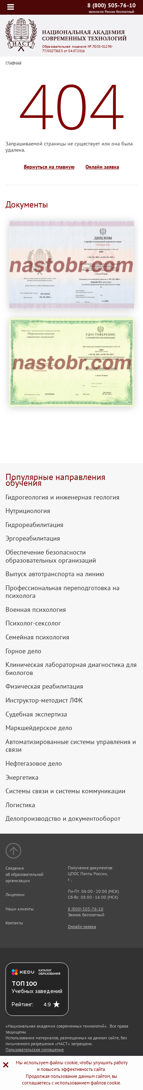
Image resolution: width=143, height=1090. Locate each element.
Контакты (14, 922)
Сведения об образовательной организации (25, 874)
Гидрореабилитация (34, 525)
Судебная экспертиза (36, 714)
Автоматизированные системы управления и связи (71, 746)
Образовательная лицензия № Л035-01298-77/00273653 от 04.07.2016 (77, 48)
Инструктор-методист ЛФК (44, 700)
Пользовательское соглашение (35, 1049)
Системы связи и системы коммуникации (65, 791)
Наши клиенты (20, 909)
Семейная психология (37, 637)
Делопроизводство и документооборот (63, 819)
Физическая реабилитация (44, 686)
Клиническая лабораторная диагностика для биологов (71, 668)
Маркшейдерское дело (39, 728)
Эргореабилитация (33, 538)
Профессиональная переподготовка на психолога (63, 592)
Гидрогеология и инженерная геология (63, 497)
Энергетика (22, 777)
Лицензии (15, 894)
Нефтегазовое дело (34, 763)
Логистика (20, 805)
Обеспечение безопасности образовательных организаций (51, 556)
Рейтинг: (22, 1004)
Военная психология (36, 610)
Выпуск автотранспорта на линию (55, 574)
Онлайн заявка (102, 167)
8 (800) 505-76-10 (111, 5)
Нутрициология (28, 511)
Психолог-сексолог (33, 623)
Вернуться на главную (49, 167)
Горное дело (23, 651)
